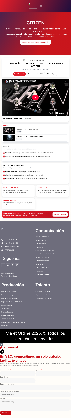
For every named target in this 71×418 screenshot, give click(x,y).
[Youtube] (8, 265)
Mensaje (2, 398)
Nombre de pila (5, 370)
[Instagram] (17, 265)
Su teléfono (4, 377)
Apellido (38, 370)
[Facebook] (3, 265)
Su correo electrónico (7, 384)
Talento (43, 284)
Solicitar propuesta (60, 214)
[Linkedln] (12, 265)
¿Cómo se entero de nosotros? (10, 391)
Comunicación (50, 230)
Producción (12, 284)
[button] (40, 6)
